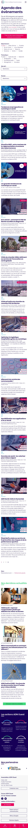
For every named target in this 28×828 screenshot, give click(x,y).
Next (26, 768)
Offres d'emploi (14, 815)
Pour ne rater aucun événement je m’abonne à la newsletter (14, 36)
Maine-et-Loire (8, 49)
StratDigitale (7, 58)
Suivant (8, 562)
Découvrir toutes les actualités (14, 703)
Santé (18, 60)
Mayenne (17, 49)
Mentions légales (14, 820)
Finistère (21, 45)
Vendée (20, 51)
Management (7, 62)
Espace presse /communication (14, 810)
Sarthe (14, 51)
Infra (15, 58)
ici (16, 30)
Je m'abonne (7, 804)
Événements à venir (6, 573)
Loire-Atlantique (18, 47)
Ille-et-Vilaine (7, 47)
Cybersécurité (12, 56)
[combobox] (14, 69)
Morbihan (6, 51)
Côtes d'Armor (12, 45)
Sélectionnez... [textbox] (6, 68)
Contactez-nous (14, 788)
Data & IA (21, 56)
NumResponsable (9, 60)
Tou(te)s (3, 56)
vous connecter (13, 27)
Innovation (17, 62)
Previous (1, 768)
